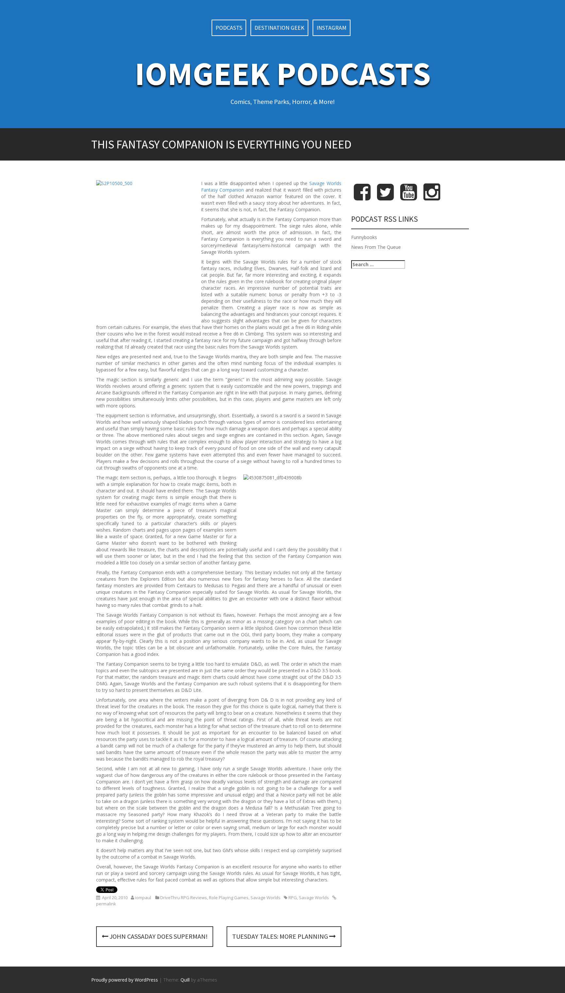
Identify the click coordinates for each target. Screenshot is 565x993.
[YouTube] (408, 197)
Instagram (332, 27)
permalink (106, 904)
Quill (185, 980)
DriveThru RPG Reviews (183, 897)
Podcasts (228, 27)
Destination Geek (279, 27)
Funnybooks (364, 237)
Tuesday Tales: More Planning (280, 936)
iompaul (143, 897)
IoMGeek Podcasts (283, 73)
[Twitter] (385, 197)
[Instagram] (431, 197)
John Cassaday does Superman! (158, 936)
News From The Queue (376, 247)
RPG (292, 897)
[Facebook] (362, 197)
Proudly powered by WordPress (124, 980)
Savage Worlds (265, 897)
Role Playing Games (228, 897)
